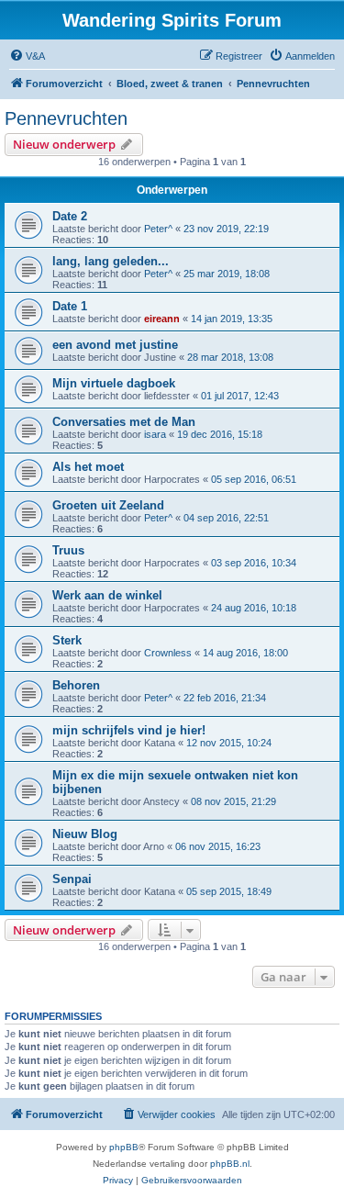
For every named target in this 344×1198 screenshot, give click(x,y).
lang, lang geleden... (110, 261)
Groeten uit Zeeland (108, 505)
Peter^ (158, 228)
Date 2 (69, 216)
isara (155, 434)
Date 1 (69, 306)
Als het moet (88, 467)
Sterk (67, 640)
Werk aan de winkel (107, 595)
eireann (162, 318)
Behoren (76, 685)
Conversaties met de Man (123, 422)
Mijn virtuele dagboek (113, 383)
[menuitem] (27, 56)
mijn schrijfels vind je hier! (128, 730)
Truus (68, 550)
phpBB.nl (230, 1164)
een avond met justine (115, 345)
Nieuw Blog (84, 834)
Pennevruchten (66, 118)
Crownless (168, 652)
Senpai (72, 879)
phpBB (124, 1147)
